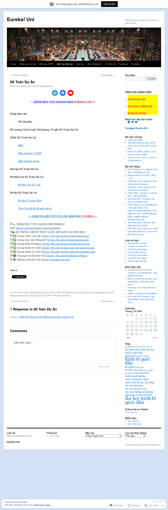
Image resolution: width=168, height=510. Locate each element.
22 (137, 330)
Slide (20, 145)
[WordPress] (55, 93)
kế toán (66, 292)
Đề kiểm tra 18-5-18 (29, 184)
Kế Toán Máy (108, 75)
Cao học (80, 63)
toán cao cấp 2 (148, 370)
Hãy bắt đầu (109, 4)
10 (146, 322)
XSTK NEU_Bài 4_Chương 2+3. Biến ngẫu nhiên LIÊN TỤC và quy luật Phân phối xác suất (143, 231)
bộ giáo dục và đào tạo (134, 346)
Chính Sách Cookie (42, 505)
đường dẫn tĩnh (63, 295)
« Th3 (127, 337)
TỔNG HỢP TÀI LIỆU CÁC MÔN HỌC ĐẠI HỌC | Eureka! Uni (46, 316)
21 (132, 330)
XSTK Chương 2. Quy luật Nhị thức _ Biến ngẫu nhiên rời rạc (142, 273)
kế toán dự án (76, 292)
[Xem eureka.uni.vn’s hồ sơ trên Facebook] (129, 122)
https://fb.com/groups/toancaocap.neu (65, 236)
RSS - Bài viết (133, 421)
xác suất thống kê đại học (139, 391)
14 (132, 326)
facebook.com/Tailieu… (138, 258)
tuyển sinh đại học (135, 376)
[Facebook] (63, 93)
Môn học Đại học (65, 63)
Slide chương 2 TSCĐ (29, 153)
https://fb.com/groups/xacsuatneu (68, 240)
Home (13, 63)
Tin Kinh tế (110, 63)
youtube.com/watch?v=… (139, 246)
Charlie (131, 293)
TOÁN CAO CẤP (136, 99)
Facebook (123, 63)
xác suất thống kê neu (135, 388)
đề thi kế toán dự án (38, 295)
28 (132, 334)
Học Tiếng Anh (94, 63)
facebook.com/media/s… (139, 255)
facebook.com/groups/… (138, 249)
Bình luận (104, 366)
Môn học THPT (46, 63)
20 (127, 330)
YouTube (135, 63)
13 (127, 326)
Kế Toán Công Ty (19, 75)
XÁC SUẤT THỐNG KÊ (140, 106)
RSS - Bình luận (134, 424)
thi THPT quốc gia (133, 370)
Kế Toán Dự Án (22, 81)
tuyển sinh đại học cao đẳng (139, 382)
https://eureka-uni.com (56, 259)
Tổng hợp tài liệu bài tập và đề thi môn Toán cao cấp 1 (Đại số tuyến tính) (142, 145)
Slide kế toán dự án (28, 161)
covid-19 (148, 346)
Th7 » (155, 337)
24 (146, 330)
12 (155, 322)
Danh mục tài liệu (27, 63)
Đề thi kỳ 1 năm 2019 (29, 200)
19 (155, 326)
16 (141, 326)
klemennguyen (46, 86)
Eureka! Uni (20, 19)
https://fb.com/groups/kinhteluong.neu (66, 244)
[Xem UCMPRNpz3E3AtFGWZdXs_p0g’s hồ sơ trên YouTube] (136, 122)
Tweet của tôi (131, 412)
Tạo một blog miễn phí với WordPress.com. (143, 445)
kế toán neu (88, 292)
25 (151, 330)
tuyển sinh (129, 373)
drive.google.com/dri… (138, 243)
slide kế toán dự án (102, 292)
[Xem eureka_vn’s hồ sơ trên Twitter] (132, 122)
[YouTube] (71, 93)
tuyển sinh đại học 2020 (136, 379)
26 (155, 330)
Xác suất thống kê (134, 385)
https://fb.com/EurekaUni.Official (67, 255)
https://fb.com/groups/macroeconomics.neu (68, 251)
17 (146, 326)
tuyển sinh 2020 (141, 373)
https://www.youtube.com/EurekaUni (38, 228)
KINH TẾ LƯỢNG (137, 113)
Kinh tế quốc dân (137, 361)
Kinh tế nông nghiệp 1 (148, 293)
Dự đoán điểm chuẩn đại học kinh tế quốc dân (139, 351)
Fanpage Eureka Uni (136, 128)
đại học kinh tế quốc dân (140, 400)
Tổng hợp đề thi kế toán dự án (35, 208)
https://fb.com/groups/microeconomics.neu (68, 248)
